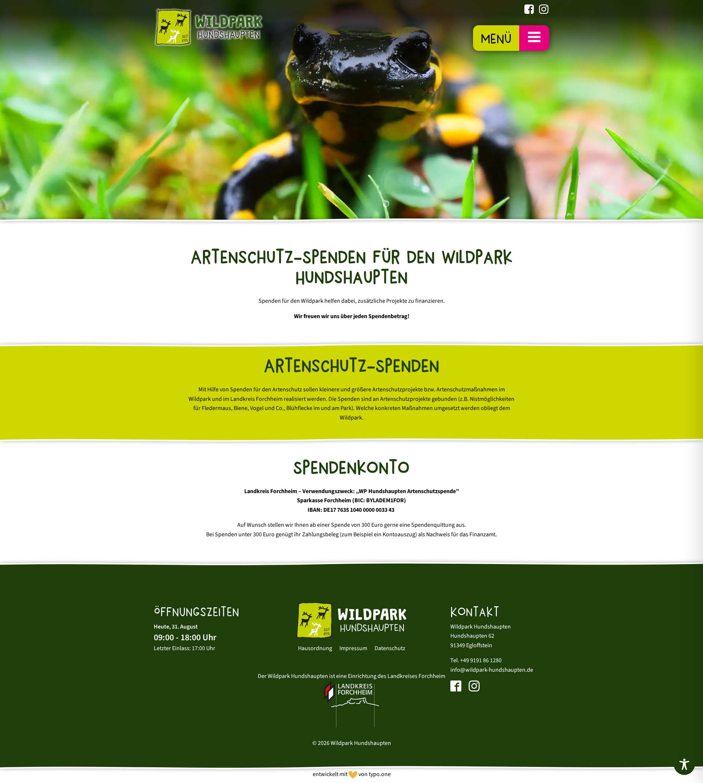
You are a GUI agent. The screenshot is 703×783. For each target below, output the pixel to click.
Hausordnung (315, 648)
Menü (496, 38)
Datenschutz (390, 648)
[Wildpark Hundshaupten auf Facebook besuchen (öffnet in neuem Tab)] (529, 11)
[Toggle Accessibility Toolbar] (684, 764)
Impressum (353, 648)
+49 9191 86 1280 (481, 660)
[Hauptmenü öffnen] (534, 37)
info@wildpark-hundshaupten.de (491, 670)
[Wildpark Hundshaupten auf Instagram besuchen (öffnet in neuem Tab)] (543, 11)
